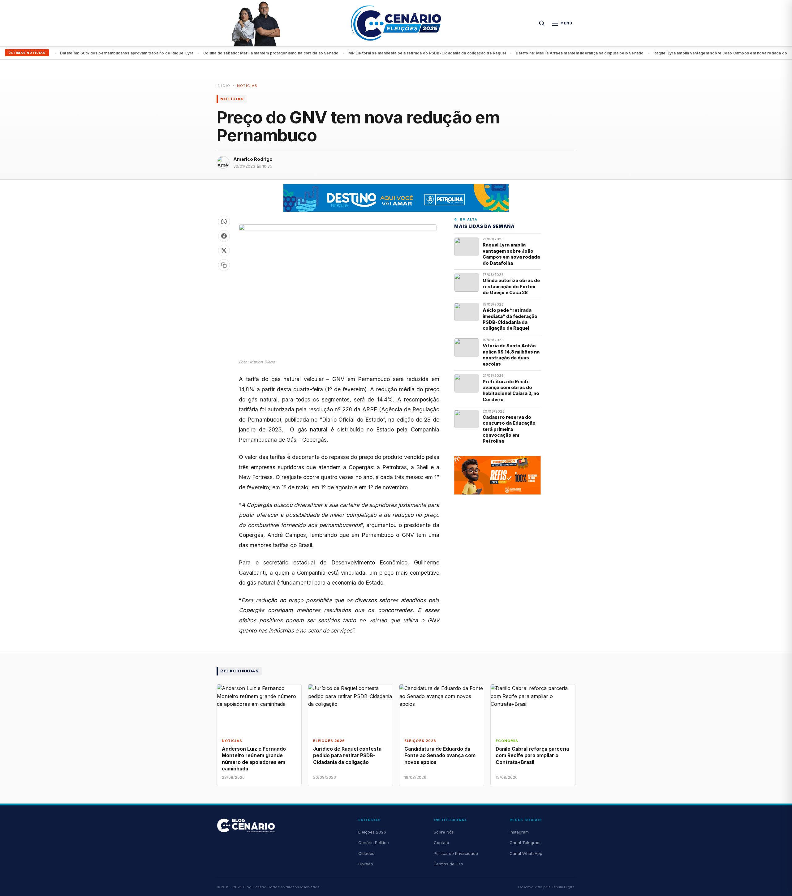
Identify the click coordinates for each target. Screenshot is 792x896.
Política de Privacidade (456, 853)
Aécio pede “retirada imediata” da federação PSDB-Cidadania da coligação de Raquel (510, 319)
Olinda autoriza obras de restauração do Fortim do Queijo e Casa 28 (511, 286)
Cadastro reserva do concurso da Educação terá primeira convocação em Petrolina (509, 429)
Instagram (519, 832)
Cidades (366, 853)
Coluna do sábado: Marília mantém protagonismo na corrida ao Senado (249, 53)
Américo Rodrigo (253, 159)
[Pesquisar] (542, 23)
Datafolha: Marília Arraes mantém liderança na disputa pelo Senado (558, 53)
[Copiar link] (224, 265)
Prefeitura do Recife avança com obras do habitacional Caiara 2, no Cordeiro (511, 390)
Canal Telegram (525, 842)
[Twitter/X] (224, 250)
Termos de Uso (448, 863)
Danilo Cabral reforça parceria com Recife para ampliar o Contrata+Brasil (532, 755)
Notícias (247, 86)
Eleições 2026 (372, 832)
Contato (441, 842)
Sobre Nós (444, 832)
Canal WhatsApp (526, 853)
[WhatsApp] (224, 221)
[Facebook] (224, 236)
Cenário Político (373, 842)
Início (223, 86)
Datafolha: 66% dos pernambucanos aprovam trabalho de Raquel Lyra (105, 53)
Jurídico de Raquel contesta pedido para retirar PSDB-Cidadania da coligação (347, 755)
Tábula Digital (563, 887)
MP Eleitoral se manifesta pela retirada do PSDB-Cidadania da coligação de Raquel (405, 53)
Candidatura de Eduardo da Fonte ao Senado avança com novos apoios (440, 755)
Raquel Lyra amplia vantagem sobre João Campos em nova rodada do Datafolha (708, 53)
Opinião (365, 863)
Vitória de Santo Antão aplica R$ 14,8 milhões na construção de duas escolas (511, 354)
